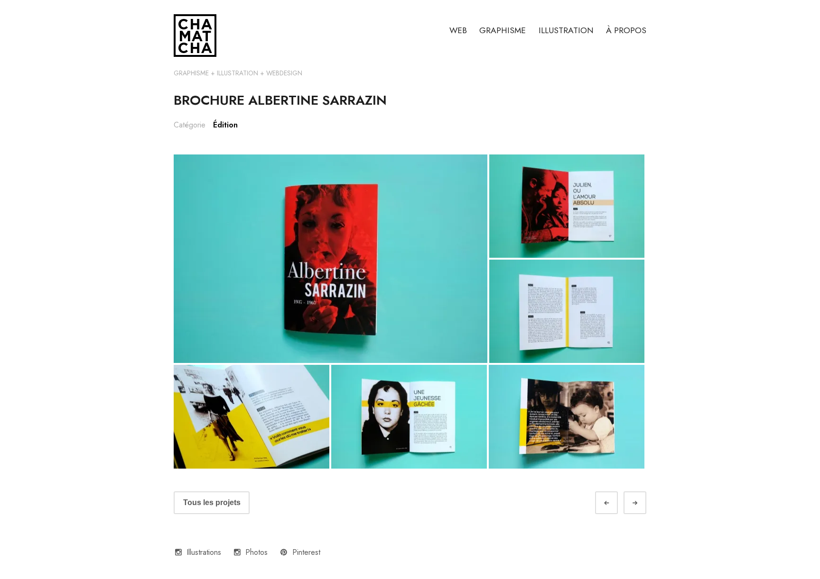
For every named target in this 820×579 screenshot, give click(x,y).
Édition (225, 124)
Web (458, 30)
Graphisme (502, 30)
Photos (256, 552)
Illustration (566, 30)
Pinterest (306, 552)
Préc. (615, 503)
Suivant (643, 503)
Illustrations (203, 552)
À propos (626, 30)
